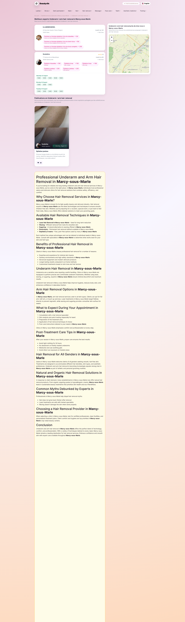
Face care (108, 11)
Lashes (38, 11)
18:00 (61, 78)
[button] (52, 127)
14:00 (49, 78)
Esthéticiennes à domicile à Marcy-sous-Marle (55, 15)
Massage (98, 11)
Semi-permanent (58, 11)
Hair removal (86, 11)
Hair (76, 11)
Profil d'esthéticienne (132, 3)
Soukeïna (45, 144)
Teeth (117, 11)
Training (142, 11)
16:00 (55, 78)
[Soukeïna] (38, 145)
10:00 (38, 78)
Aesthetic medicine (130, 11)
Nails (69, 11)
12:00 (44, 78)
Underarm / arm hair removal (79, 15)
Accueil (36, 15)
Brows (47, 11)
